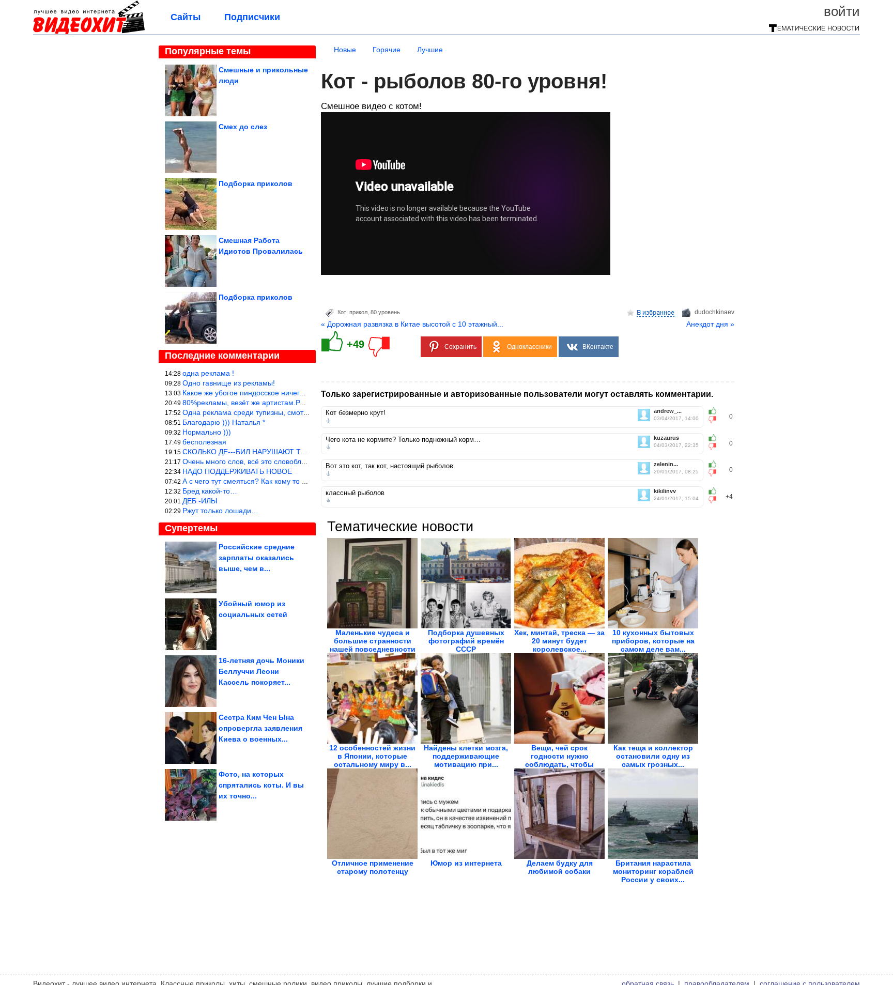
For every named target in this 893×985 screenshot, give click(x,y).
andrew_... (668, 411)
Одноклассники (529, 346)
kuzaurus (666, 438)
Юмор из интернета (466, 863)
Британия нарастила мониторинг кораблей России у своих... (653, 871)
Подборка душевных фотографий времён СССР (466, 640)
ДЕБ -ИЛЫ (199, 501)
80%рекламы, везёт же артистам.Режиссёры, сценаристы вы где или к (301, 402)
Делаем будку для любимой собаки (560, 867)
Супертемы (191, 528)
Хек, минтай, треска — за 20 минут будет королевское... (559, 640)
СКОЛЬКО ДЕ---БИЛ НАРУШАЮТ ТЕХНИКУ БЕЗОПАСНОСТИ (286, 452)
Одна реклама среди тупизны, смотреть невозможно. (273, 412)
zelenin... (666, 464)
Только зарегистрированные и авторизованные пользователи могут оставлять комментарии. (517, 394)
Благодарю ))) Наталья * (223, 422)
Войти (842, 11)
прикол (358, 312)
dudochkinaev (714, 312)
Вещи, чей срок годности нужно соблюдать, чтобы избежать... (559, 760)
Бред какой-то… (209, 491)
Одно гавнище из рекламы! (228, 383)
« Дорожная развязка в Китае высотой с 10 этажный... (412, 324)
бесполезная (204, 442)
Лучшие (430, 49)
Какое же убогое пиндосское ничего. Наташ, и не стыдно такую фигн (299, 393)
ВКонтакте (597, 346)
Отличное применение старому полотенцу (372, 867)
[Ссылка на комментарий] (328, 421)
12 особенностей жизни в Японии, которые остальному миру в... (372, 756)
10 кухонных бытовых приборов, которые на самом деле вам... (653, 640)
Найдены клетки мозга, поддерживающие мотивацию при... (466, 756)
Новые (345, 49)
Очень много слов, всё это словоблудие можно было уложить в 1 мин (300, 461)
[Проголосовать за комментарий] (715, 419)
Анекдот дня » (710, 324)
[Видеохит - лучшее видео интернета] (89, 32)
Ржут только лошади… (220, 510)
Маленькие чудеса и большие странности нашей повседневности (372, 640)
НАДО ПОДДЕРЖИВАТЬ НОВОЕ (237, 471)
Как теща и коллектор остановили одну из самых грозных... (653, 756)
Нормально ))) (206, 432)
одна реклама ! (208, 373)
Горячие (387, 49)
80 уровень (385, 312)
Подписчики (252, 17)
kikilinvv (665, 491)
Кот (341, 312)
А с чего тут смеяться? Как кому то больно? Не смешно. (277, 481)
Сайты (186, 17)
